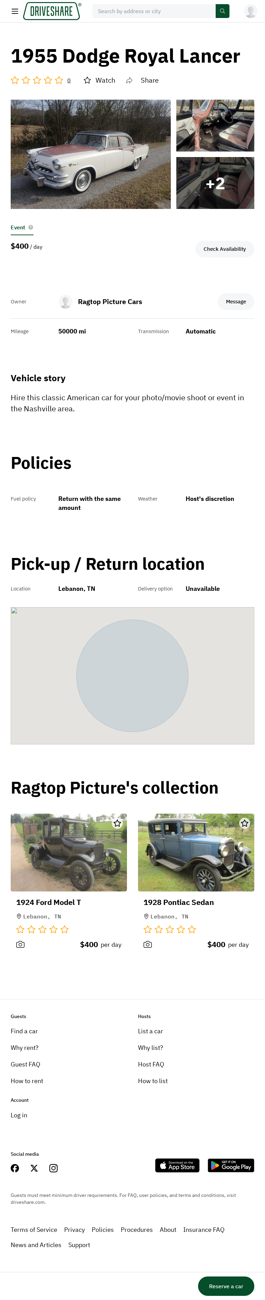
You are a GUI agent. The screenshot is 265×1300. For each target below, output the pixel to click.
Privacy (74, 1230)
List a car (150, 1031)
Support (79, 1245)
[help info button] (30, 227)
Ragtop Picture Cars (110, 301)
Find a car (24, 1031)
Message (236, 301)
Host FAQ (151, 1064)
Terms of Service (34, 1230)
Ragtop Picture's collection (115, 788)
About (168, 1230)
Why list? (150, 1048)
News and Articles (36, 1245)
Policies (103, 1230)
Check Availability (225, 249)
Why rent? (25, 1048)
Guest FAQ (25, 1064)
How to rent (27, 1081)
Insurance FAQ (204, 1230)
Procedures (137, 1230)
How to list (153, 1081)
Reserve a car (226, 1286)
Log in (19, 1115)
